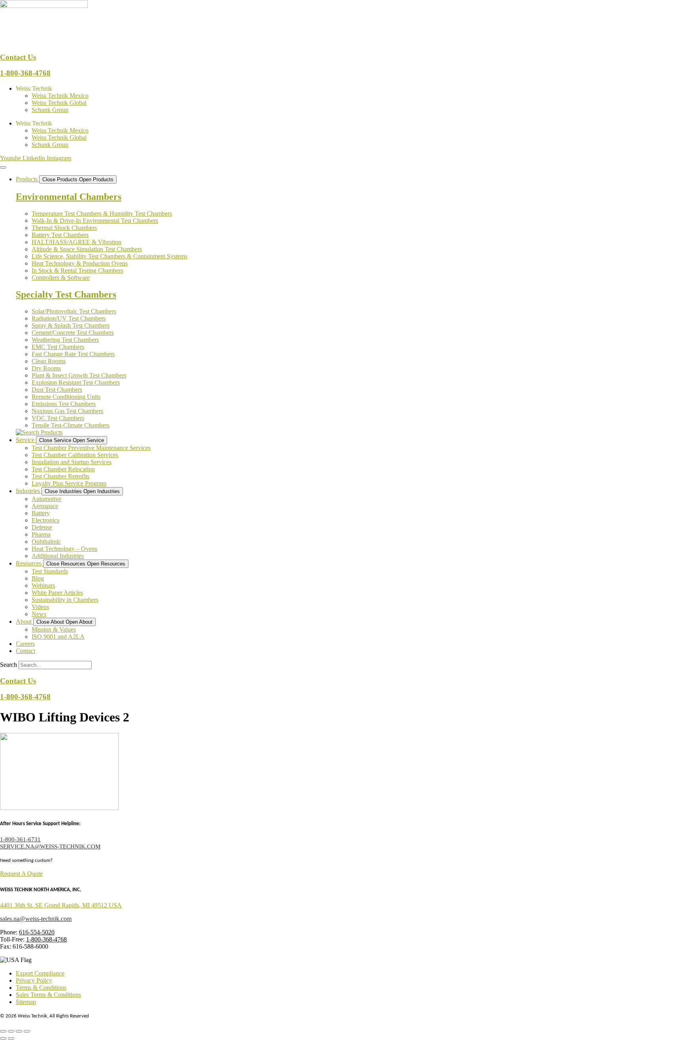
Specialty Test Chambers (66, 294)
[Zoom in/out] (3, 1031)
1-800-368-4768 (25, 73)
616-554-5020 (37, 932)
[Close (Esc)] (27, 1031)
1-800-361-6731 (20, 839)
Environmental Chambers (68, 197)
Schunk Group (50, 109)
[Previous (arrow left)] (3, 1038)
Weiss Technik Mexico (60, 95)
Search (8, 664)
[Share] (19, 1031)
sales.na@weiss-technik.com (36, 918)
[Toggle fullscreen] (11, 1031)
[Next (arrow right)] (11, 1038)
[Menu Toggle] (3, 167)
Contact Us (18, 57)
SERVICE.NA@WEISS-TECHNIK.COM (50, 846)
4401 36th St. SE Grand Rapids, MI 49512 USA (61, 905)
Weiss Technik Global (59, 102)
